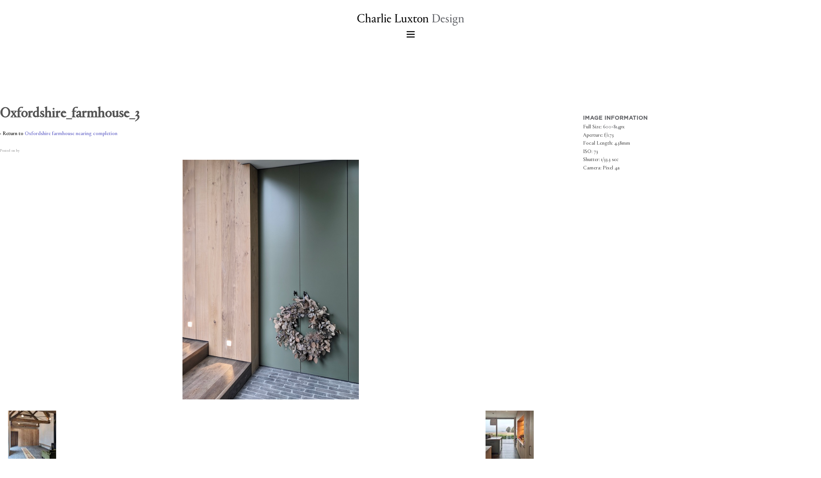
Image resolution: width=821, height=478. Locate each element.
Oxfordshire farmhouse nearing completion (71, 134)
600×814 (611, 127)
